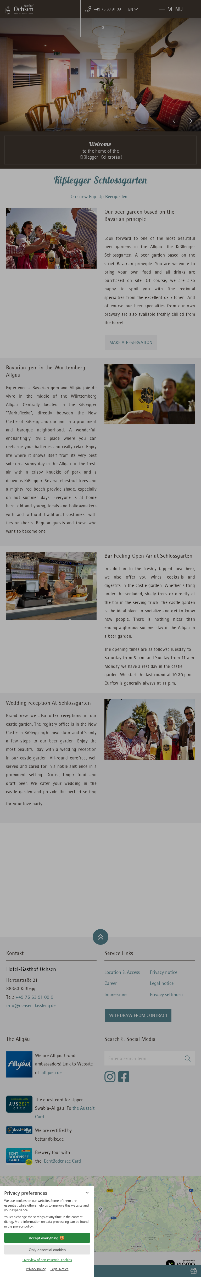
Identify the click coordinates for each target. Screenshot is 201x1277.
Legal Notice (60, 1269)
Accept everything (43, 1238)
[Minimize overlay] (87, 1193)
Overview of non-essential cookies (47, 1260)
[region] (47, 1213)
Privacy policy (36, 1269)
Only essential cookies (47, 1250)
